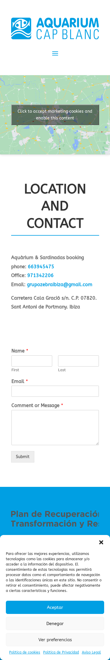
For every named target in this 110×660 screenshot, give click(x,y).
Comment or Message (37, 405)
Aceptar (55, 607)
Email (19, 381)
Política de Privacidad (61, 652)
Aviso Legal (91, 652)
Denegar (55, 623)
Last (62, 370)
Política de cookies (24, 652)
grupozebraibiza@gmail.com (59, 284)
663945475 (41, 266)
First (15, 370)
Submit (23, 456)
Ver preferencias (55, 639)
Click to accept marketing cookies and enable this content (55, 115)
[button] (101, 542)
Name (19, 351)
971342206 (40, 275)
